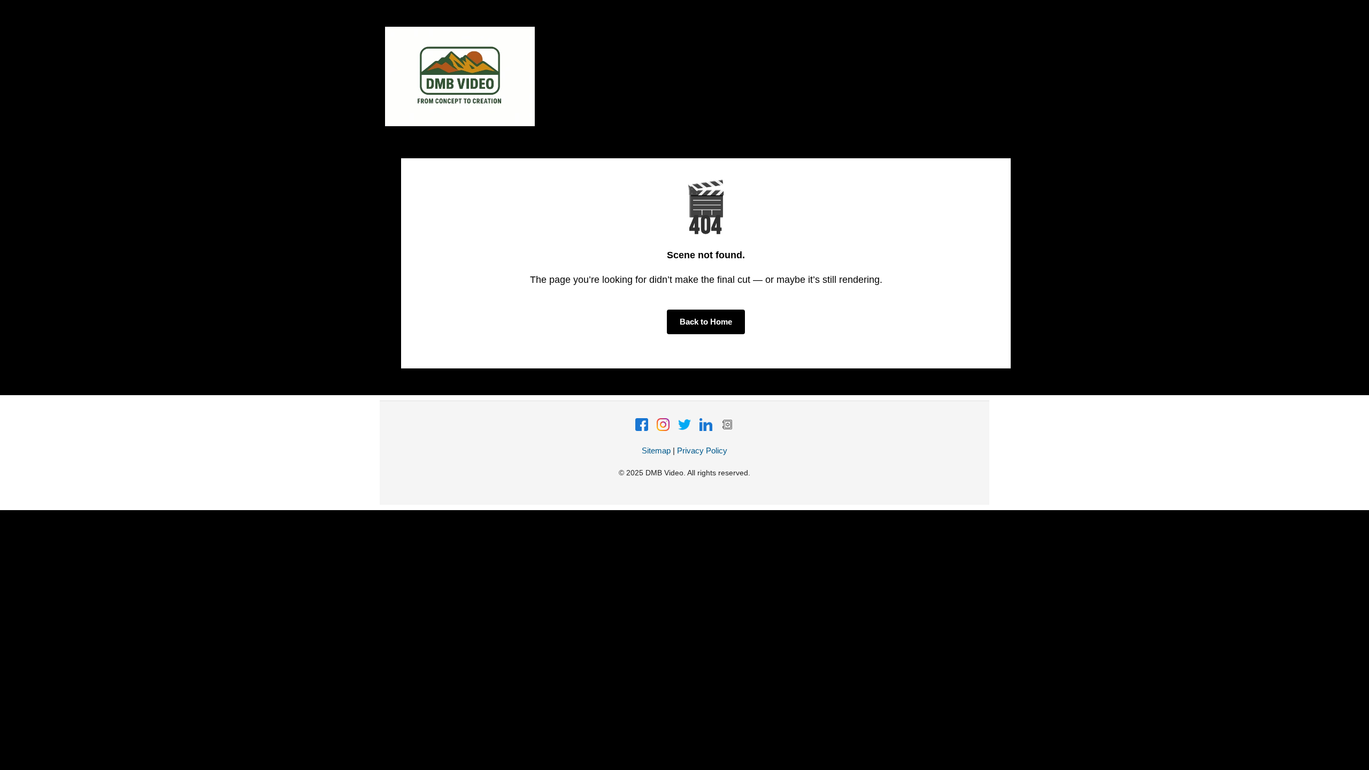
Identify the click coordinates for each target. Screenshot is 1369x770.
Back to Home (706, 321)
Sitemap (656, 450)
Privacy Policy (702, 450)
